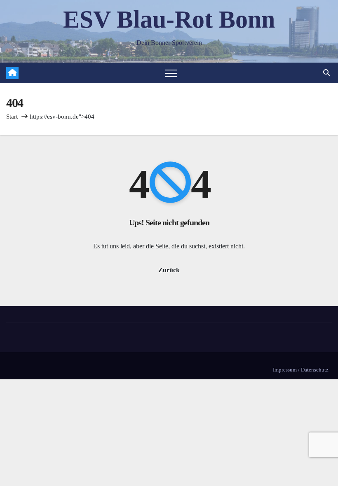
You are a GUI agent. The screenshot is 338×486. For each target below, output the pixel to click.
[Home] (12, 73)
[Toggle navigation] (171, 73)
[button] (326, 72)
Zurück (169, 269)
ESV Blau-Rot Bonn (169, 19)
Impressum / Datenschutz (301, 370)
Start (12, 116)
